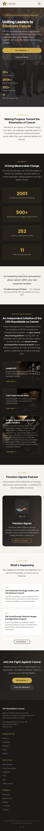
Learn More (11, 452)
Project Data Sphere (9, 768)
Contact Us (6, 794)
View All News (22, 642)
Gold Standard (7, 764)
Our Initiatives (22, 50)
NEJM (16, 341)
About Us (5, 738)
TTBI (4, 776)
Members (5, 746)
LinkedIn (5, 802)
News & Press (7, 798)
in (20, 827)
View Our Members (22, 687)
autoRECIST (6, 772)
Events (4, 750)
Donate (4, 753)
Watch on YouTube (22, 540)
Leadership (6, 742)
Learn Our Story (22, 57)
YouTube (5, 810)
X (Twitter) (6, 806)
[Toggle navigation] (39, 3)
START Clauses (7, 783)
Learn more (11, 381)
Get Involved (22, 680)
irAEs (4, 780)
